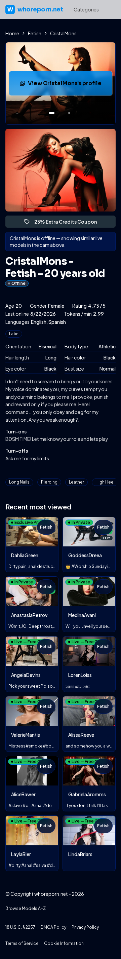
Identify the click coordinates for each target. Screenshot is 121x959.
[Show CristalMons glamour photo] (69, 113)
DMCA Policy (53, 927)
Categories (86, 9)
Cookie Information (64, 943)
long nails (19, 482)
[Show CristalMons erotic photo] (51, 113)
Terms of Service (22, 943)
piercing (49, 482)
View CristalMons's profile (70, 85)
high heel (105, 482)
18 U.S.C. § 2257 (20, 927)
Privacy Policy (85, 927)
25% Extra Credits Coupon (68, 223)
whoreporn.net (35, 9)
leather (76, 482)
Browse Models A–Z (25, 908)
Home (12, 33)
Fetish (34, 33)
